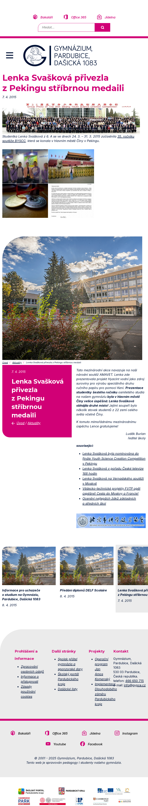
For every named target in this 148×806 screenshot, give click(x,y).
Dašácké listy (67, 689)
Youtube (59, 744)
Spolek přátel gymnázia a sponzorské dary (70, 664)
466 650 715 (134, 681)
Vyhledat (102, 27)
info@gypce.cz (135, 685)
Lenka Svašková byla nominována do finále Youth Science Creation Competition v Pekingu (113, 458)
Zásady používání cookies (28, 691)
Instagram (130, 733)
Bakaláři (46, 17)
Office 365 (78, 17)
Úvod (5, 362)
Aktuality (17, 362)
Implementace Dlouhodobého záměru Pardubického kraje (106, 694)
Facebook (95, 744)
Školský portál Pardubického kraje (68, 679)
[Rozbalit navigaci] (9, 55)
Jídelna (110, 17)
